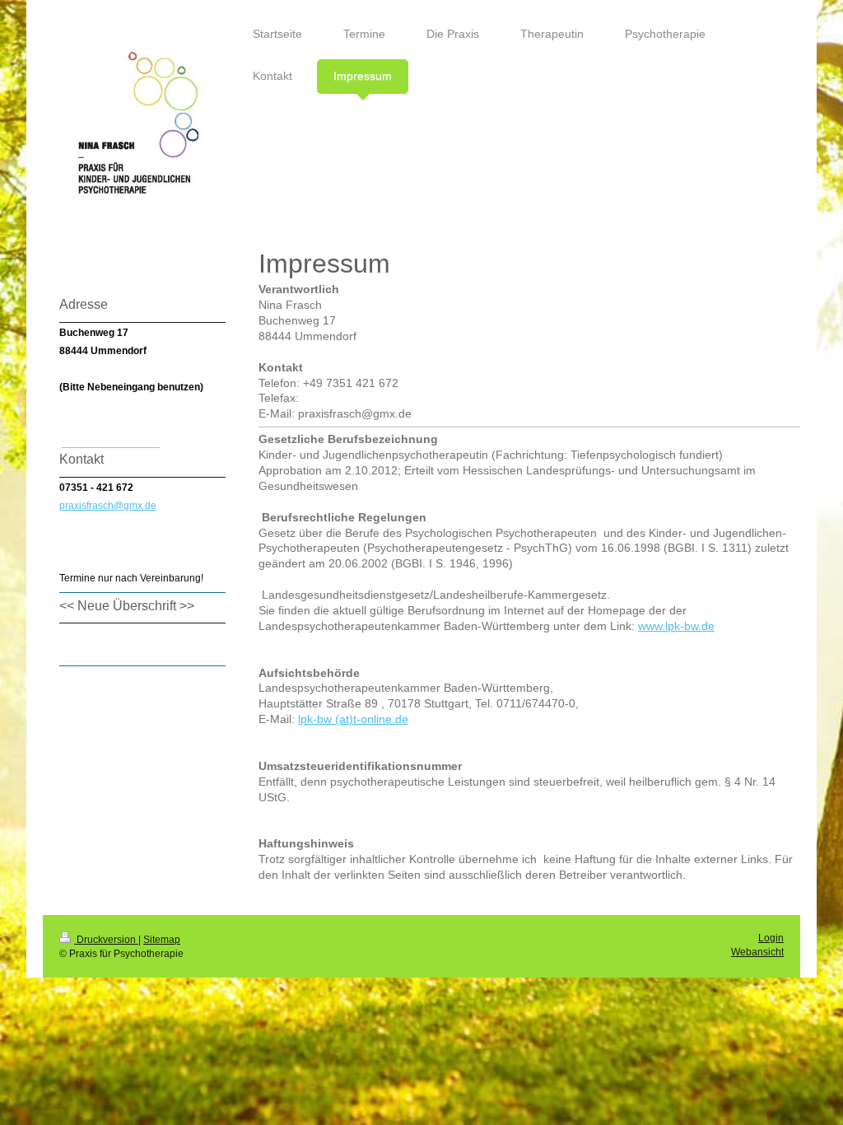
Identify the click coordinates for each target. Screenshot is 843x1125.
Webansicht (757, 952)
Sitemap (161, 939)
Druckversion (106, 939)
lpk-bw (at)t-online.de (353, 719)
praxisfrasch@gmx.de (107, 505)
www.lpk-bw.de (676, 626)
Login (771, 938)
